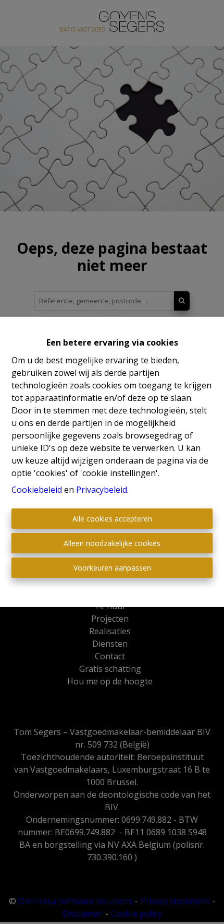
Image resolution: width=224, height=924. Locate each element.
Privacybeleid (101, 489)
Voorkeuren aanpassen (112, 568)
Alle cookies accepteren (112, 519)
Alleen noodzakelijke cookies (112, 543)
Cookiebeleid (36, 489)
